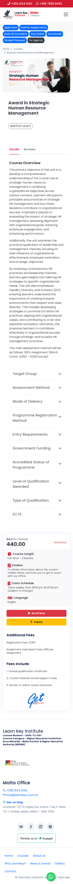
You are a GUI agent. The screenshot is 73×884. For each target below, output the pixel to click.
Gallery (60, 863)
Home (6, 48)
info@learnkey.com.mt (22, 795)
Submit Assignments (33, 27)
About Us (39, 856)
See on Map (14, 802)
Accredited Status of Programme (31, 465)
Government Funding (32, 448)
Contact (10, 871)
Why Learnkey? (15, 863)
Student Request (14, 40)
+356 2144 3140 (16, 790)
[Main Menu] (65, 14)
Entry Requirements (30, 434)
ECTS (17, 514)
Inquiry (38, 622)
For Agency (36, 40)
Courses (18, 48)
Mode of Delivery (27, 401)
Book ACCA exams (15, 34)
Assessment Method (31, 387)
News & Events (40, 863)
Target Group (25, 373)
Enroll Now (60, 542)
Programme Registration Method (35, 418)
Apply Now (10, 27)
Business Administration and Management (30, 52)
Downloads (54, 34)
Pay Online (37, 34)
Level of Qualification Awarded (31, 484)
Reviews (30, 149)
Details (14, 149)
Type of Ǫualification (31, 500)
